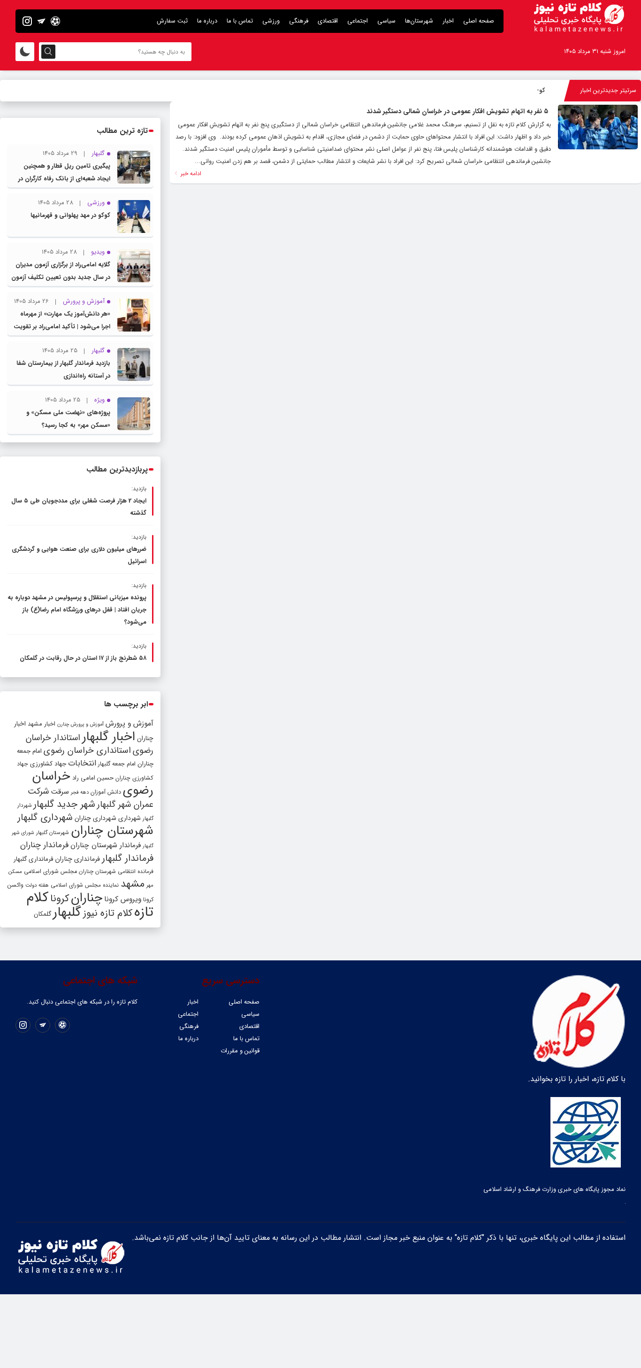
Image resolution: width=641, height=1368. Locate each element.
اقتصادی (328, 21)
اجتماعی (357, 21)
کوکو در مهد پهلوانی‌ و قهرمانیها (70, 215)
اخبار (448, 21)
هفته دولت (37, 885)
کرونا (59, 898)
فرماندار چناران (44, 845)
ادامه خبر (190, 173)
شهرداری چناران (95, 818)
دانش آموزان (106, 792)
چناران (86, 898)
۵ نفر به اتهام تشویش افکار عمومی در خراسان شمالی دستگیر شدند (457, 111)
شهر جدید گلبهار (64, 804)
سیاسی (386, 21)
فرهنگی (298, 21)
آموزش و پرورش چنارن (80, 724)
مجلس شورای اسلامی (50, 871)
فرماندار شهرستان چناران (105, 845)
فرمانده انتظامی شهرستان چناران (116, 871)
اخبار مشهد (41, 724)
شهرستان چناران (112, 831)
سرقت (60, 791)
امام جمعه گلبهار (117, 764)
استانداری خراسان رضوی (87, 750)
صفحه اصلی (478, 21)
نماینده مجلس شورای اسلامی (85, 885)
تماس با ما (240, 21)
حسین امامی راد (93, 778)
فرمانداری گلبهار (33, 859)
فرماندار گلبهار (127, 858)
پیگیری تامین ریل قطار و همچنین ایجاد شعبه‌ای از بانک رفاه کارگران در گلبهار (64, 178)
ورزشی (271, 21)
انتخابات (82, 763)
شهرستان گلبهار (52, 832)
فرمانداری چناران (77, 859)
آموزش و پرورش (129, 723)
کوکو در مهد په (526, 90)
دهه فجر (80, 792)
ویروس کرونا (122, 899)
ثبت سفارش (172, 21)
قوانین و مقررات (240, 1051)
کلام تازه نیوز (107, 913)
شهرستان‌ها (419, 21)
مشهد (133, 884)
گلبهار (67, 912)
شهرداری (129, 818)
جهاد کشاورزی (48, 764)
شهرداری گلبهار (45, 817)
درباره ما (207, 21)
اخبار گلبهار (108, 737)
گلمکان (42, 914)
